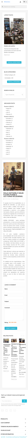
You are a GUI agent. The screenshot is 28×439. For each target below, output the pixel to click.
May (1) (8, 132)
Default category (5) (10, 75)
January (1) (8, 124)
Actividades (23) (9, 78)
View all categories (14, 81)
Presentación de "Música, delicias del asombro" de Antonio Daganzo (14, 350)
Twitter (6, 410)
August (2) (8, 108)
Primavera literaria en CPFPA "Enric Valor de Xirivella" (6, 350)
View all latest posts (14, 62)
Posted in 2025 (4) (9, 116)
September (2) (9, 128)
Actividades (22, 279)
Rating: (6, 322)
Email (6, 295)
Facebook (2, 410)
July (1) (7, 110)
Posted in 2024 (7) (9, 126)
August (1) (8, 148)
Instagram (15, 410)
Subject (7, 301)
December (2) (9, 140)
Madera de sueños (9, 46)
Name (6, 289)
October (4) (9, 144)
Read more (7, 54)
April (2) (8, 134)
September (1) (9, 146)
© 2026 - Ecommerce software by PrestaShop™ (14, 437)
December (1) (9, 118)
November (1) (9, 120)
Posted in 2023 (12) (9, 138)
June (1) (8, 112)
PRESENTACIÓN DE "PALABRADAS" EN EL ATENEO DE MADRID (22, 349)
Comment (7, 307)
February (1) (9, 114)
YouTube (10, 410)
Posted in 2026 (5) (9, 106)
